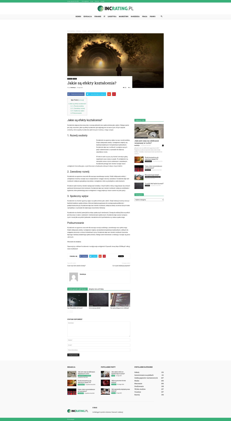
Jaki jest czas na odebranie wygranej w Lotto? (146, 141)
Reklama (97, 1)
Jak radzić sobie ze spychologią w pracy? (118, 372)
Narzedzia (135, 16)
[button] (161, 16)
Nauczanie (147, 170)
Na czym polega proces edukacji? (119, 308)
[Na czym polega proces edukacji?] (120, 300)
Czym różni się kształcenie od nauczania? (153, 167)
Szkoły (136, 372)
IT (104, 16)
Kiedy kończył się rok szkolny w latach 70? (151, 158)
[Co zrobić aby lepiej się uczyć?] (138, 186)
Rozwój (74, 78)
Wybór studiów (140, 389)
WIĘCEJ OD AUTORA (96, 289)
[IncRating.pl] (115, 8)
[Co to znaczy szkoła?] (99, 300)
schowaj (81, 100)
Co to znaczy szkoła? (95, 308)
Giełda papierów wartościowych (152, 176)
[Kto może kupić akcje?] (138, 177)
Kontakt (102, 1)
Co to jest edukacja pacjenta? (121, 266)
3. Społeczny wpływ (77, 110)
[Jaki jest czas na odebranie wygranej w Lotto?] (149, 131)
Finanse (97, 16)
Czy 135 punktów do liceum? (75, 308)
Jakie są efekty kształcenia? (77, 103)
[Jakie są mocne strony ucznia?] (105, 383)
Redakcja (73, 87)
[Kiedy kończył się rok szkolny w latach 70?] (138, 160)
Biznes (78, 16)
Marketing (123, 16)
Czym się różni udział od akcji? (76, 266)
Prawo (152, 16)
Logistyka (112, 16)
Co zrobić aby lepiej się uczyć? (154, 183)
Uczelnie (147, 185)
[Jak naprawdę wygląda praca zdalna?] (105, 391)
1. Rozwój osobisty (77, 106)
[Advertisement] (115, 25)
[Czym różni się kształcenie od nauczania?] (138, 168)
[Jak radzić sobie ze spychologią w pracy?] (105, 374)
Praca (144, 16)
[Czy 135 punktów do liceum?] (77, 300)
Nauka (136, 381)
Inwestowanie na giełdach (141, 137)
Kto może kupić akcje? (152, 175)
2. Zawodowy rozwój (77, 108)
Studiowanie (148, 161)
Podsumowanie (76, 113)
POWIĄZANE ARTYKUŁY (77, 289)
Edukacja (88, 16)
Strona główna (85, 1)
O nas (91, 1)
